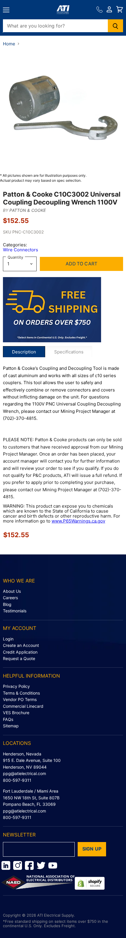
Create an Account (21, 645)
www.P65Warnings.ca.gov (78, 521)
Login (8, 638)
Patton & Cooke (27, 210)
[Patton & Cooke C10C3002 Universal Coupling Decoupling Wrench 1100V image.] (63, 110)
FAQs (8, 719)
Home (9, 43)
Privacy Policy (16, 686)
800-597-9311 (17, 780)
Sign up (91, 849)
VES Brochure (16, 712)
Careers (10, 597)
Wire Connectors (20, 249)
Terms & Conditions (21, 692)
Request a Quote (19, 658)
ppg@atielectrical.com (24, 773)
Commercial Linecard (23, 706)
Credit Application (20, 652)
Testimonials (14, 610)
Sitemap (11, 725)
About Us (12, 591)
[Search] (115, 25)
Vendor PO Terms (20, 699)
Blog (7, 604)
